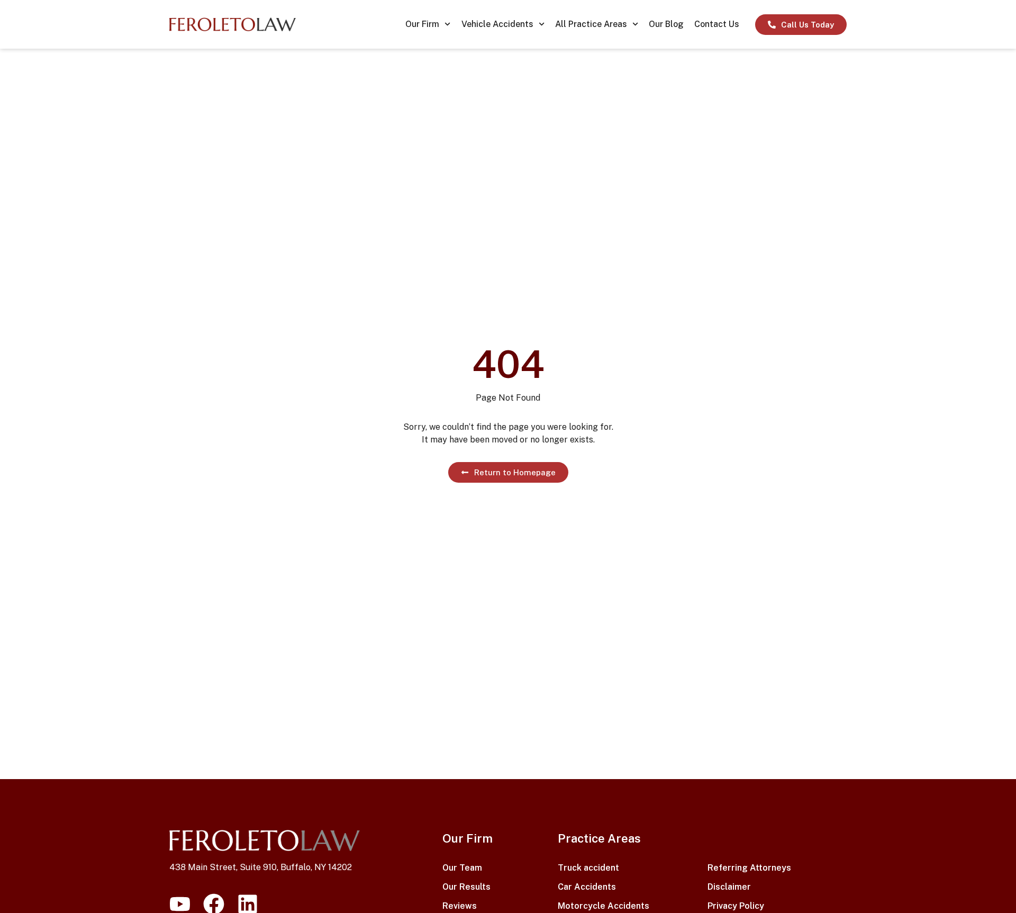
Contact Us (716, 24)
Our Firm (422, 24)
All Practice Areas (591, 24)
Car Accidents (587, 887)
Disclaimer (729, 887)
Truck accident (588, 868)
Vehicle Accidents (497, 24)
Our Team (462, 868)
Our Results (466, 887)
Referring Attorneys (749, 868)
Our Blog (666, 24)
